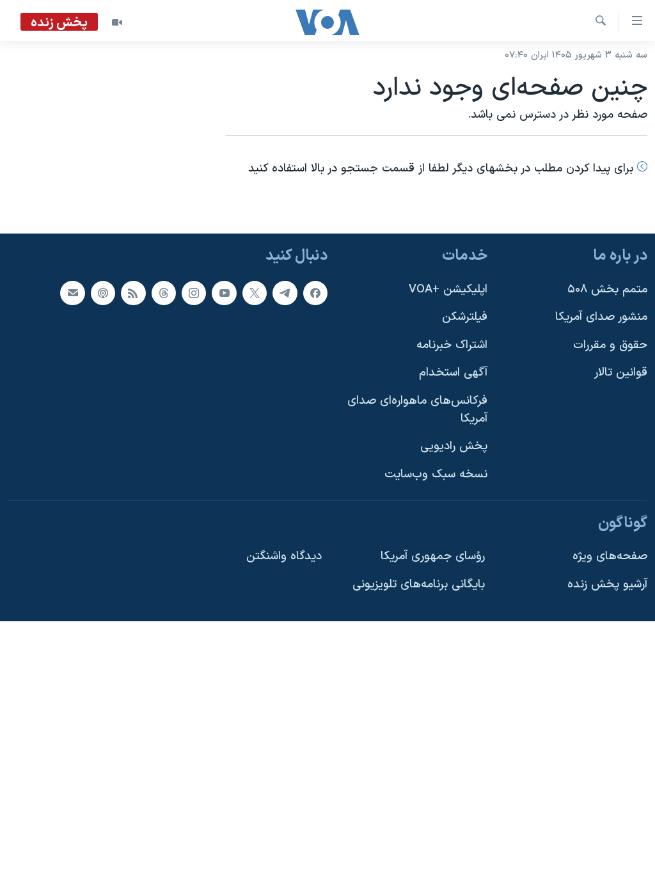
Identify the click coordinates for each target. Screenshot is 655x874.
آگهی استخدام (453, 372)
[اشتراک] (72, 292)
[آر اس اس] (133, 292)
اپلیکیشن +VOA (448, 289)
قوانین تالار (620, 372)
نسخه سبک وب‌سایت (435, 474)
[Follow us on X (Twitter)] (254, 292)
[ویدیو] (117, 22)
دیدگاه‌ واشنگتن (284, 556)
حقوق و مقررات (610, 345)
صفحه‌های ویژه (609, 556)
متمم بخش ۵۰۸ (607, 289)
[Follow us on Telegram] (284, 292)
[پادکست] (103, 292)
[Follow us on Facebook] (315, 292)
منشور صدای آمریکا (601, 317)
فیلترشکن (464, 317)
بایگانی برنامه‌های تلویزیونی (418, 584)
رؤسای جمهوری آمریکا (433, 556)
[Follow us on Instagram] (194, 292)
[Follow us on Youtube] (224, 292)
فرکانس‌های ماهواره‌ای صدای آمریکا (417, 409)
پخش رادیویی (453, 446)
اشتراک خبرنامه (451, 345)
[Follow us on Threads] (164, 292)
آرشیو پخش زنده (607, 584)
